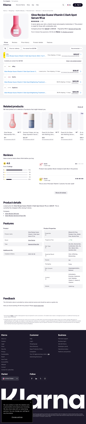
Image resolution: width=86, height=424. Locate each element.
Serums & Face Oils (75, 29)
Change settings (17, 417)
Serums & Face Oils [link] (48, 10)
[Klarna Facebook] (32, 379)
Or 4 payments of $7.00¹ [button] (47, 139)
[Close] (31, 402)
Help (37, 5)
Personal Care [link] (30, 10)
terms (11, 315)
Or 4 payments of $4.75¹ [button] (66, 139)
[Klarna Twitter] (41, 379)
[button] (69, 5)
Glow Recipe (31, 240)
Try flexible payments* (67, 32)
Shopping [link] (11, 10)
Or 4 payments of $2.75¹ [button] (9, 139)
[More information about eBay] (5, 66)
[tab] (6, 42)
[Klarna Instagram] (45, 379)
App (33, 5)
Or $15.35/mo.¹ (75, 82)
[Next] (80, 126)
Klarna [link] (5, 10)
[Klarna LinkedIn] (36, 379)
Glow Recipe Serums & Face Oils (15, 215)
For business (15, 1)
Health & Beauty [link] (20, 10)
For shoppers (6, 1)
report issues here (39, 305)
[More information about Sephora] (5, 87)
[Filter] (5, 48)
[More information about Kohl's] (5, 77)
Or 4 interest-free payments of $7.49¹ (70, 56)
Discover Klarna (20, 5)
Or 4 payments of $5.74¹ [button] (28, 139)
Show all (80, 107)
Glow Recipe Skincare (12, 213)
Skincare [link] (38, 10)
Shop (28, 5)
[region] (17, 411)
